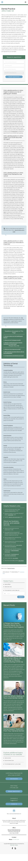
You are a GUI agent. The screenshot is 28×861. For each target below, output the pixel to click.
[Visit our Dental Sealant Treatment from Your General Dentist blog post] (14, 727)
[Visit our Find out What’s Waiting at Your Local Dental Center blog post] (14, 694)
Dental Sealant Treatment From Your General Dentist (13, 730)
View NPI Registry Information (12, 551)
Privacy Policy (12, 844)
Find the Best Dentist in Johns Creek (13, 764)
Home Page (10, 514)
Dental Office (7, 584)
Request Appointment (14, 791)
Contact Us (14, 804)
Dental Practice (11, 568)
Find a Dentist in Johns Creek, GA (12, 590)
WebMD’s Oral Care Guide (14, 517)
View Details (15, 558)
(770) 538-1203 (6, 308)
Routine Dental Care (9, 760)
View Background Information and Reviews (12, 555)
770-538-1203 (14, 131)
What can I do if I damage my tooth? (13, 340)
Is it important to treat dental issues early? (14, 355)
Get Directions (14, 778)
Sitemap (16, 844)
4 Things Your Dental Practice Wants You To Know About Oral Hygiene (13, 625)
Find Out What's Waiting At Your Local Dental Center (13, 697)
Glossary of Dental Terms (10, 511)
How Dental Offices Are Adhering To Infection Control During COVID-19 (13, 660)
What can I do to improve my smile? (13, 349)
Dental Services (8, 586)
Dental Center (8, 758)
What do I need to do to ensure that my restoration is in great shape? (12, 343)
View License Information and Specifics (13, 545)
